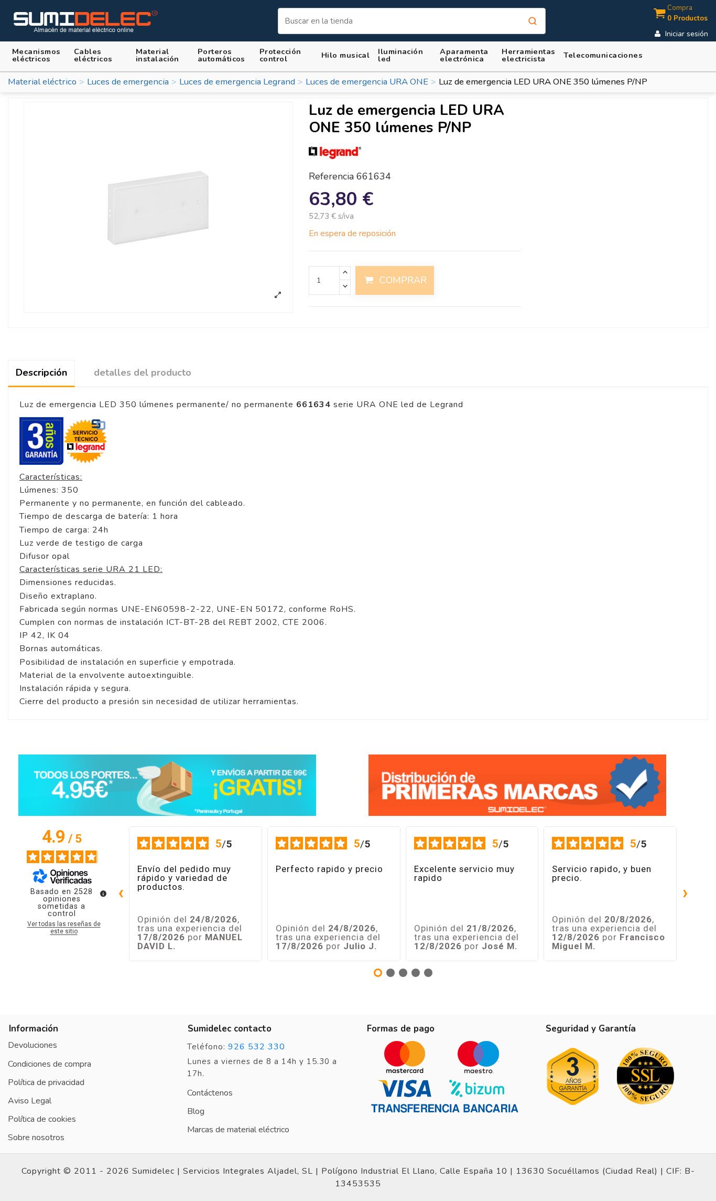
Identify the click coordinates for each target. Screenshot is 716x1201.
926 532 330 (256, 1047)
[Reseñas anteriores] (120, 894)
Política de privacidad (46, 1082)
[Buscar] (532, 21)
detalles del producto (142, 372)
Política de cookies (42, 1119)
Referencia (331, 177)
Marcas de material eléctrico (238, 1129)
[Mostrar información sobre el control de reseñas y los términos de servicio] (103, 893)
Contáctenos (210, 1093)
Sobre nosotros (36, 1137)
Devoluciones (32, 1045)
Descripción (41, 372)
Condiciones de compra (49, 1064)
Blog (195, 1111)
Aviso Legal (29, 1101)
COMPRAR (403, 280)
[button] (162, 54)
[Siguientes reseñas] (685, 894)
